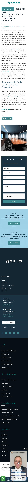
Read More (15, 224)
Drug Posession (5, 393)
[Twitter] (5, 118)
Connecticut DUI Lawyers (8, 350)
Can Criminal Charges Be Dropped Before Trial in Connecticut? (14, 217)
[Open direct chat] (24, 449)
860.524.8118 (20, 9)
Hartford (4, 435)
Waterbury (4, 438)
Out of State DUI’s (7, 364)
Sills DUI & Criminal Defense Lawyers (14, 3)
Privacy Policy (6, 288)
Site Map (4, 291)
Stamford (4, 455)
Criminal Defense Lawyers (8, 380)
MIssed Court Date (7, 412)
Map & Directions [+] (8, 306)
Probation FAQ (5, 422)
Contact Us (5, 283)
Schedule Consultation (7, 9)
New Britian (4, 445)
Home (3, 280)
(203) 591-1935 (6, 314)
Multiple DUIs (5, 367)
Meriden (3, 442)
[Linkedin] (11, 118)
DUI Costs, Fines (6, 357)
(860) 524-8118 (6, 304)
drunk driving (6, 71)
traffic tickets (15, 49)
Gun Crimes (4, 390)
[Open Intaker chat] (12, 481)
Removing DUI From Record (9, 409)
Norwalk (3, 448)
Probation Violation (6, 386)
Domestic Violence (6, 397)
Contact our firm (5, 109)
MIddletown (4, 452)
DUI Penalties (5, 354)
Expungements (5, 383)
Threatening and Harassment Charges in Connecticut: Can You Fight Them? (14, 236)
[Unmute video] (18, 463)
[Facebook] (3, 118)
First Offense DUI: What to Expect (11, 416)
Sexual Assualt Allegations (9, 419)
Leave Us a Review (7, 285)
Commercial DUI (6, 361)
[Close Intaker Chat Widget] (26, 449)
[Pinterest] (8, 118)
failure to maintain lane (13, 97)
